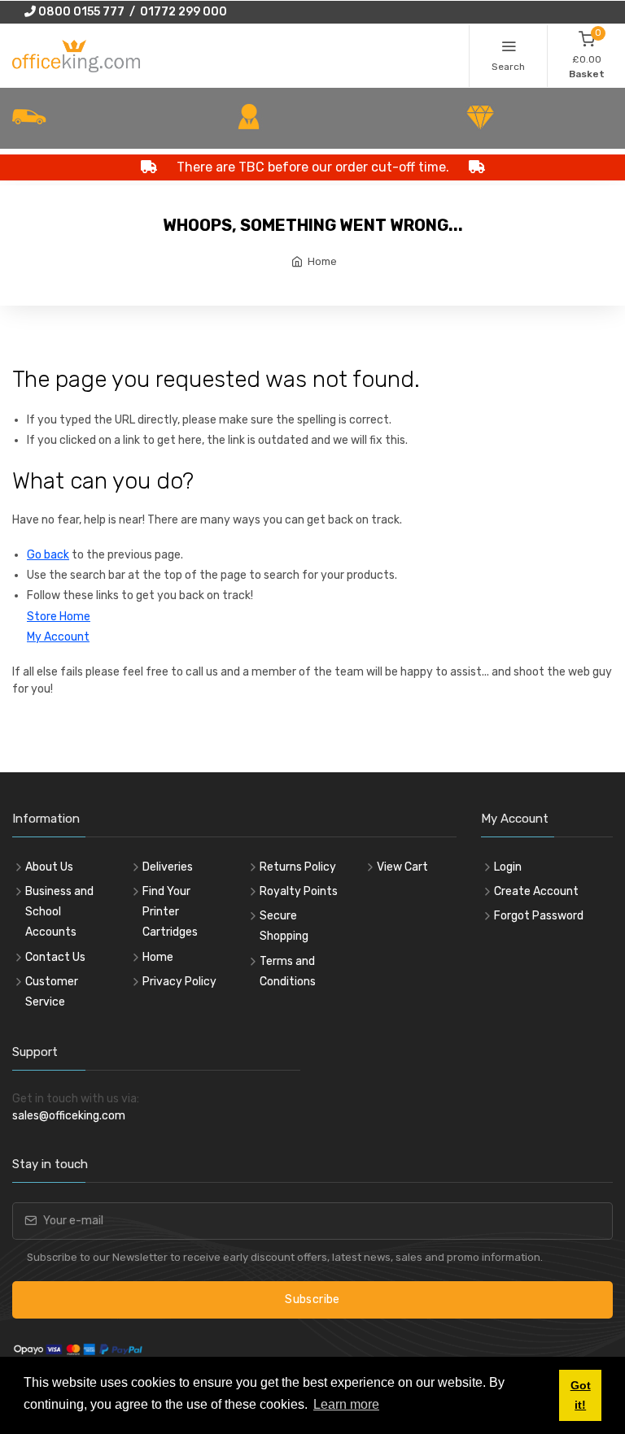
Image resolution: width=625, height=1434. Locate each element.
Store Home (58, 617)
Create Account (536, 891)
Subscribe (312, 1299)
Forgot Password (538, 916)
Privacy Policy (179, 982)
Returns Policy (298, 867)
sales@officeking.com (68, 1116)
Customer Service (51, 992)
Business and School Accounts (59, 911)
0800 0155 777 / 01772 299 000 (131, 12)
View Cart (402, 867)
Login (508, 867)
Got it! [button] (580, 1395)
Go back (48, 555)
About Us (49, 867)
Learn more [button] (346, 1404)
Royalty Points (299, 891)
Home (322, 261)
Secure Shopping (284, 926)
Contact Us (55, 957)
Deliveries (167, 867)
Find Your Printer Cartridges (170, 911)
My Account (58, 637)
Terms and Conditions (288, 971)
